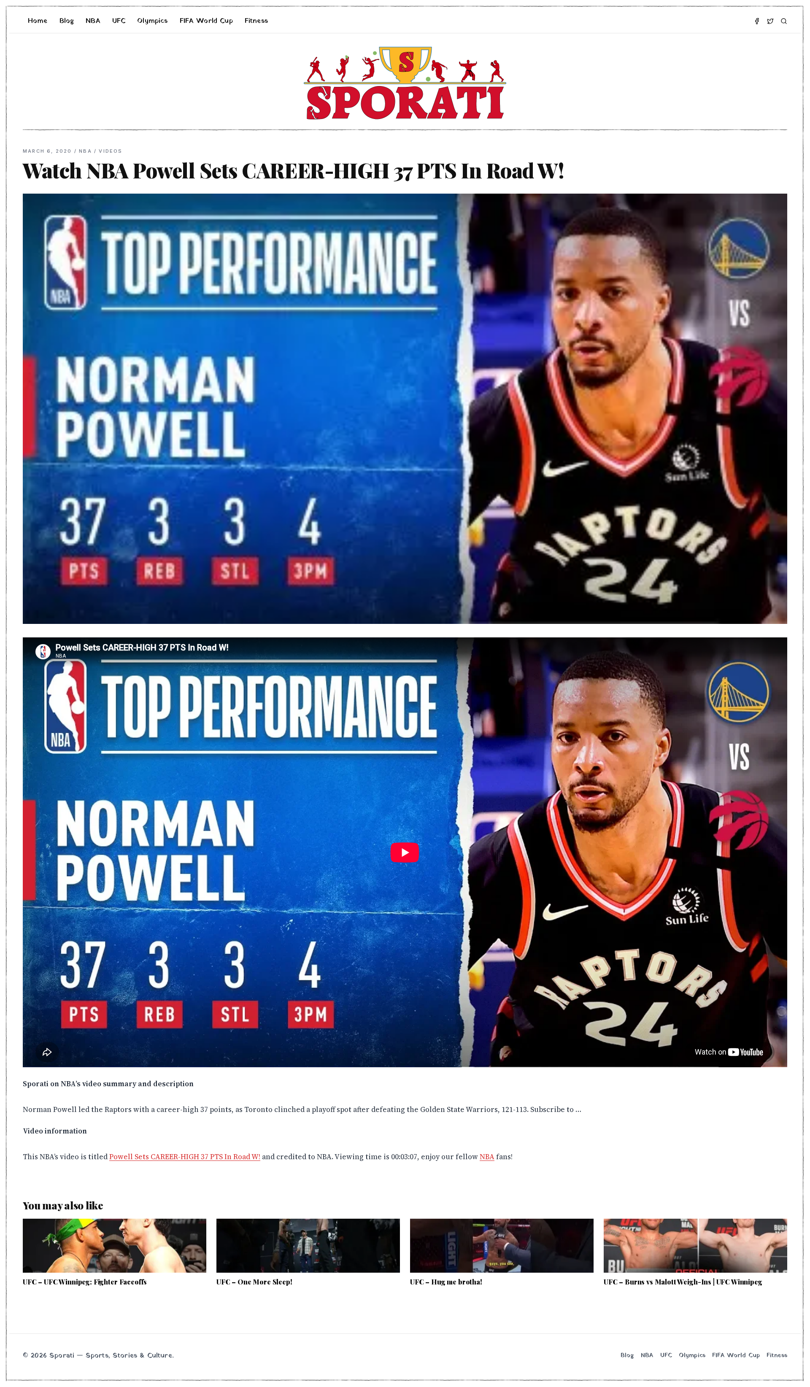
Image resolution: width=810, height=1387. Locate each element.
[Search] (783, 21)
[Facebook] (756, 21)
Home (38, 21)
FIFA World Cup (206, 21)
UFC (118, 21)
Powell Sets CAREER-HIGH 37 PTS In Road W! (184, 1157)
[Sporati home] (405, 83)
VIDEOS (110, 151)
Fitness (256, 21)
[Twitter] (770, 21)
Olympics (152, 21)
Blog (66, 21)
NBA (93, 21)
